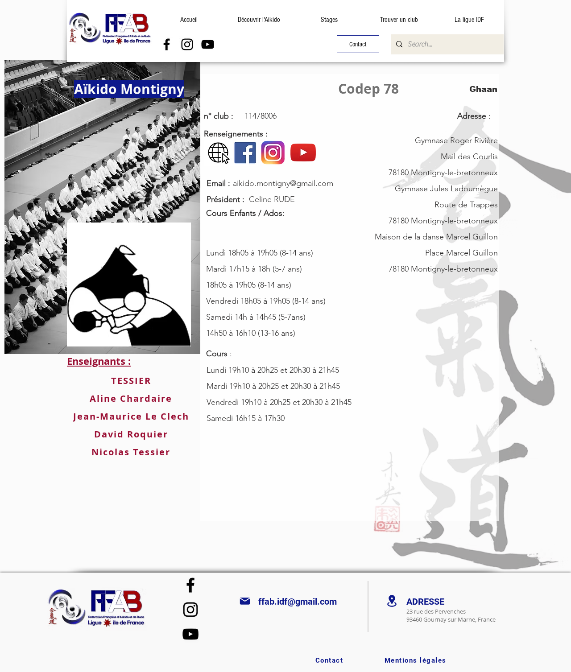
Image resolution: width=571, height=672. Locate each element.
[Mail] (245, 601)
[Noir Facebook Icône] (166, 44)
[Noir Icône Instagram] (187, 44)
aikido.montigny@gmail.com (283, 183)
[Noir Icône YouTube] (207, 44)
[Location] (391, 601)
